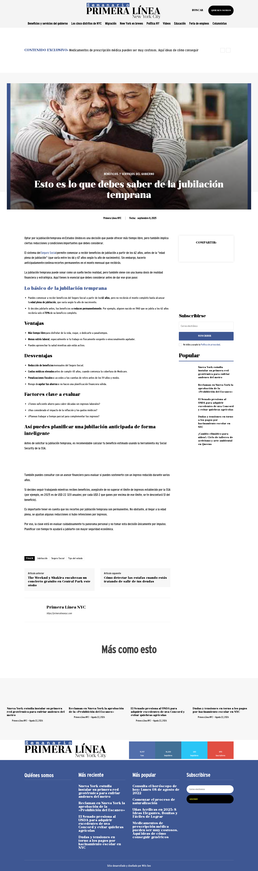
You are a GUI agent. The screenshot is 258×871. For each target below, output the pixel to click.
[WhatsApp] (214, 251)
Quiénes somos (39, 775)
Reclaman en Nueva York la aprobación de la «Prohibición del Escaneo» (215, 388)
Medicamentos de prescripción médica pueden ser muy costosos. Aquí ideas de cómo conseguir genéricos (155, 830)
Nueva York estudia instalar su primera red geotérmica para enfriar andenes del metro (36, 712)
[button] (197, 10)
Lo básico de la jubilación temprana (65, 288)
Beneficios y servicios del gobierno (129, 174)
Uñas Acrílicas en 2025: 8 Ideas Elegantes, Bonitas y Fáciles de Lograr (155, 813)
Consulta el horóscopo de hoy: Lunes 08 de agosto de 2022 (156, 790)
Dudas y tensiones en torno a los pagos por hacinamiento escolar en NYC (99, 843)
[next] (228, 50)
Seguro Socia (48, 253)
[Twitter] (197, 251)
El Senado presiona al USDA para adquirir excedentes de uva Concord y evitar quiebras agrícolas (158, 712)
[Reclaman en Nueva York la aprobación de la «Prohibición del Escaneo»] (187, 388)
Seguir (168, 743)
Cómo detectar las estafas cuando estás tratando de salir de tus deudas (135, 579)
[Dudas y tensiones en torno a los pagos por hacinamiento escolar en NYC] (187, 421)
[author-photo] (9, 720)
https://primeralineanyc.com (59, 613)
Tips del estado (75, 558)
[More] (222, 251)
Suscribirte (220, 743)
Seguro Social (58, 558)
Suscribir (204, 336)
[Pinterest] (206, 251)
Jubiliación (42, 558)
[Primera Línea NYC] (32, 610)
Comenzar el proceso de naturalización (154, 801)
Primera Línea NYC (112, 218)
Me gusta (142, 743)
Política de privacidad (210, 344)
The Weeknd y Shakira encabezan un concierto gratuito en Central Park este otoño (59, 581)
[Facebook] (189, 251)
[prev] (222, 50)
